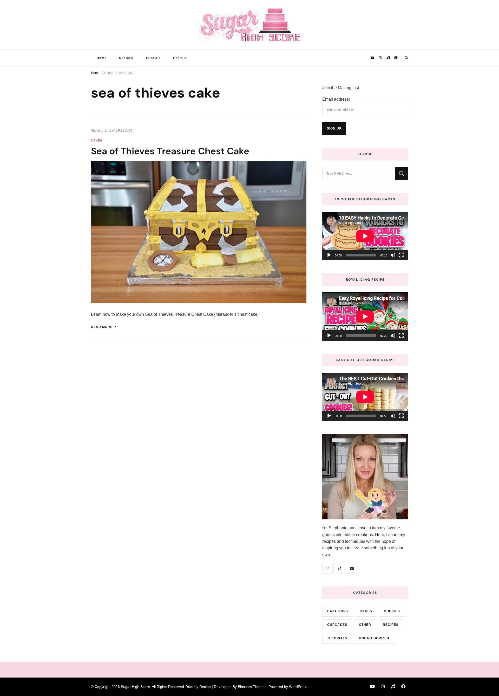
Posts (178, 58)
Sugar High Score (135, 687)
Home (102, 58)
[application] (365, 236)
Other (365, 625)
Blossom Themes (252, 687)
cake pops (337, 611)
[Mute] (393, 255)
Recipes (126, 58)
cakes (96, 140)
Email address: (336, 99)
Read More (102, 327)
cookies (392, 611)
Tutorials (153, 58)
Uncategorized (374, 638)
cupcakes (337, 625)
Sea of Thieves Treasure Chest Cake (170, 151)
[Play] (329, 255)
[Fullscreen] (401, 255)
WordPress (298, 687)
